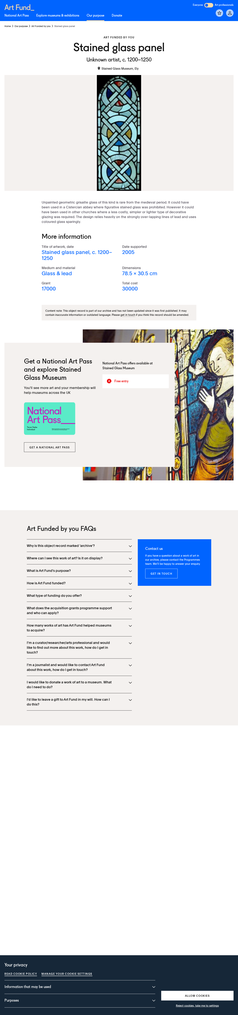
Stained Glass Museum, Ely (120, 68)
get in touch (127, 315)
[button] (49, 447)
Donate (117, 15)
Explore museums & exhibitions (57, 15)
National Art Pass (16, 15)
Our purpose (95, 15)
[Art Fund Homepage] (19, 7)
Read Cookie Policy (20, 974)
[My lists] (219, 13)
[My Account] (230, 13)
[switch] (208, 5)
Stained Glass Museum (118, 368)
